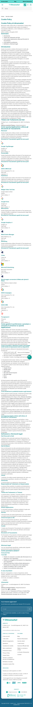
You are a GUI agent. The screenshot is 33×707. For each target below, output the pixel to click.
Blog (18, 636)
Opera (5, 377)
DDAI (7, 400)
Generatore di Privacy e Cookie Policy (20, 591)
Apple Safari (7, 371)
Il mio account (6, 636)
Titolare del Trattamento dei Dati (12, 37)
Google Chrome (7, 368)
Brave (5, 376)
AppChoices (17, 411)
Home (2, 16)
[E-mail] (29, 609)
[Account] (28, 5)
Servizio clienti (9, 16)
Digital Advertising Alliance (16, 398)
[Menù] (2, 5)
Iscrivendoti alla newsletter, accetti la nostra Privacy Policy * (16, 613)
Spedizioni (5, 643)
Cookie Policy (6, 655)
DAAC (28, 398)
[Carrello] (30, 5)
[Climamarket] (14, 5)
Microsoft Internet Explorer (10, 372)
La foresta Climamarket (23, 652)
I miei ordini (5, 638)
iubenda (3, 592)
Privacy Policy (6, 653)
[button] (29, 357)
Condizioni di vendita (8, 645)
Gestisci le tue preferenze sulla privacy (13, 568)
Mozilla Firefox (7, 369)
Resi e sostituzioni (7, 648)
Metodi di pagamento (8, 641)
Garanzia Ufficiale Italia (23, 645)
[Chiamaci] (25, 4)
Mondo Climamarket (22, 638)
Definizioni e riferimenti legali (11, 44)
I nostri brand (20, 643)
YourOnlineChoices (6, 396)
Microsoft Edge (7, 374)
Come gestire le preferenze (10, 42)
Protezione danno (7, 650)
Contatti (19, 654)
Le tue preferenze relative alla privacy (11, 630)
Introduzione (7, 36)
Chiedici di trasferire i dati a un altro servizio (15, 566)
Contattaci (5, 580)
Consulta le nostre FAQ (8, 664)
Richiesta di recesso (8, 661)
